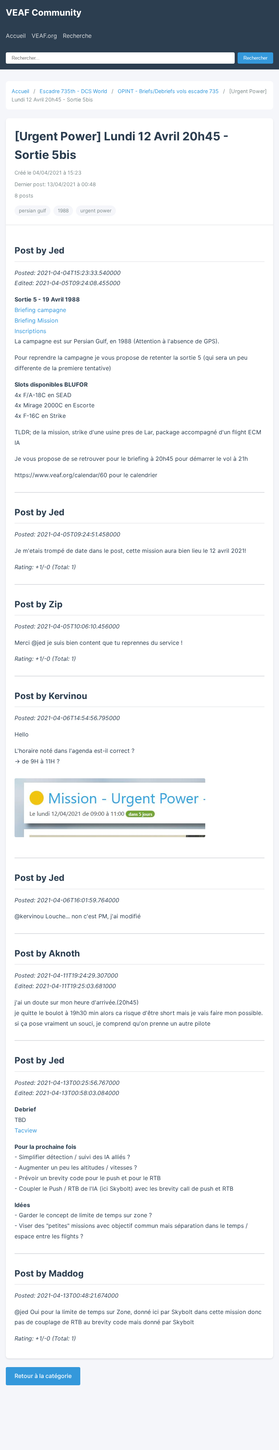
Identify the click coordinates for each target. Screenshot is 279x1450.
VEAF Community (43, 12)
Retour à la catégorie (43, 1375)
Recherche (77, 35)
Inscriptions (30, 331)
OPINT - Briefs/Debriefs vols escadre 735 (168, 91)
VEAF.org (44, 35)
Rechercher (255, 58)
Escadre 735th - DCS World (73, 91)
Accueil (16, 35)
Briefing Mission (36, 320)
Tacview (26, 1130)
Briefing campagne (40, 309)
